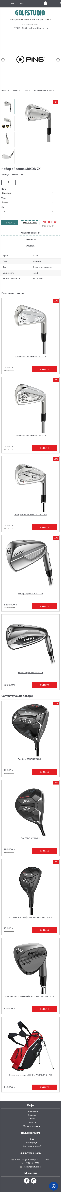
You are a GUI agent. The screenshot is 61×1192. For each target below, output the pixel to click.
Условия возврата (31, 1126)
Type (3, 198)
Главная (5, 91)
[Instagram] (33, 1181)
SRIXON (27, 91)
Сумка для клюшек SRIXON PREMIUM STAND (30, 1075)
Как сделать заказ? (32, 1146)
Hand (3, 189)
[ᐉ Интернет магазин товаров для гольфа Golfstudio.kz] (30, 15)
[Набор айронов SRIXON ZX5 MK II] (30, 406)
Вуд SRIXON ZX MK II (30, 838)
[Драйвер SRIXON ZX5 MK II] (30, 729)
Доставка (32, 1115)
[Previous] (3, 59)
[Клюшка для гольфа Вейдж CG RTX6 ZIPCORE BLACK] (30, 967)
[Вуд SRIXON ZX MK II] (30, 809)
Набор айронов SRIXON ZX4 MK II (30, 356)
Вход (32, 1139)
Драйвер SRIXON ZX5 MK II (30, 759)
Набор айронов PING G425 (30, 673)
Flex (3, 207)
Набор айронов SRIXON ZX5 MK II (30, 435)
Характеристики (30, 232)
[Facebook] (27, 1181)
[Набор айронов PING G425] (30, 643)
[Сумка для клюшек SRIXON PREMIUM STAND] (30, 1045)
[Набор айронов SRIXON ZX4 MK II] (30, 327)
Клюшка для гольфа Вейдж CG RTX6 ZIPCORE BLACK (30, 996)
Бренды (16, 91)
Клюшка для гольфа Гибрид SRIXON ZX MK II (30, 917)
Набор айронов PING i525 (30, 593)
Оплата (32, 1119)
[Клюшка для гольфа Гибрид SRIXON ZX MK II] (30, 888)
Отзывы (30, 245)
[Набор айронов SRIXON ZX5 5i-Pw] (30, 485)
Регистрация (32, 1143)
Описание (30, 239)
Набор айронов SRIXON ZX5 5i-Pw (30, 515)
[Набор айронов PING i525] (30, 564)
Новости (32, 1122)
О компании (32, 1111)
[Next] (58, 59)
